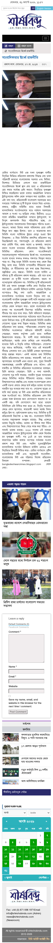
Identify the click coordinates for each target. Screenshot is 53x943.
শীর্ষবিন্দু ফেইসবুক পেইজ (15, 792)
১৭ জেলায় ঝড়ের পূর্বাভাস (33, 746)
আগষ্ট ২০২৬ (26, 821)
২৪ (5, 863)
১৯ (19, 856)
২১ (33, 856)
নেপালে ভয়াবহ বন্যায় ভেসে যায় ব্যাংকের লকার (34, 760)
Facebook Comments (19, 627)
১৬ (47, 849)
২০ (26, 856)
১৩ (26, 849)
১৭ (5, 856)
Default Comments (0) (19, 624)
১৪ (33, 849)
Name (13, 666)
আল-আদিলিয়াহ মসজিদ (33, 781)
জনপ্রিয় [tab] (26, 729)
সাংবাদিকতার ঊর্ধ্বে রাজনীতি (20, 57)
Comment (15, 631)
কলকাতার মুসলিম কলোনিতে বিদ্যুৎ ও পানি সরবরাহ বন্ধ (35, 736)
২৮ (33, 863)
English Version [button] (44, 8)
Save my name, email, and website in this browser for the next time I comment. (25, 703)
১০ (5, 849)
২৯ (40, 863)
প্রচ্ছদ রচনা (26, 46)
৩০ (47, 863)
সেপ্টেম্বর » (44, 877)
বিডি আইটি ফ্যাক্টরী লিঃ (38, 939)
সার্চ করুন (35, 8)
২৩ (47, 856)
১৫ (40, 849)
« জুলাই (8, 877)
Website (13, 686)
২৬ (19, 863)
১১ (12, 849)
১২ (19, 849)
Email (12, 676)
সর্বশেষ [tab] (26, 724)
